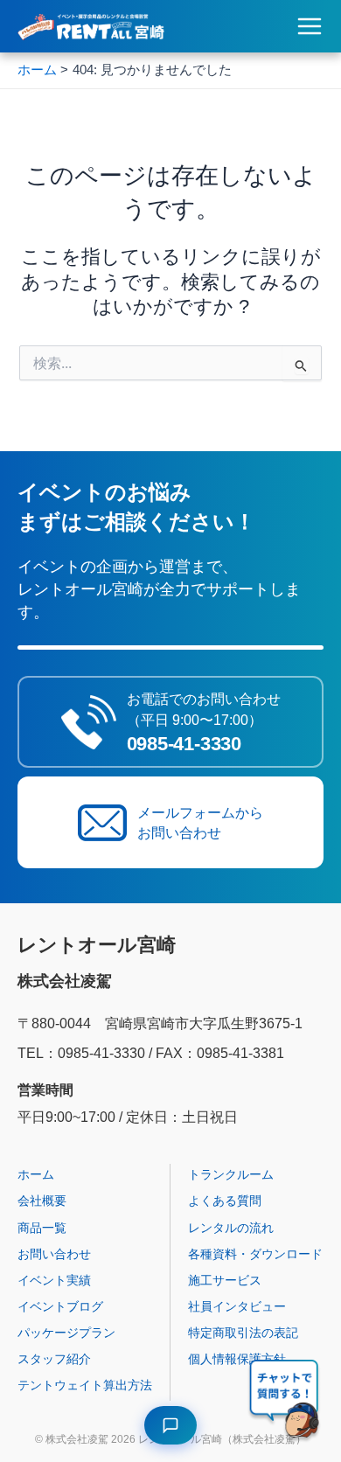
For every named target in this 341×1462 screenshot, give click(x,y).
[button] (285, 1402)
